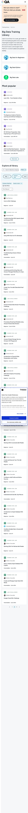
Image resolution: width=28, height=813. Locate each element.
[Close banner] (26, 6)
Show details (20, 413)
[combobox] (7, 189)
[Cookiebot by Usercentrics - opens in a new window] (20, 390)
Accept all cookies (14, 418)
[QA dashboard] (5, 2)
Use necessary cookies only (14, 422)
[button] (25, 2)
